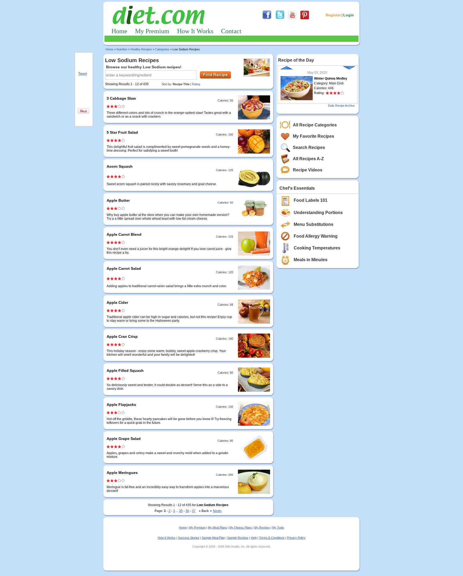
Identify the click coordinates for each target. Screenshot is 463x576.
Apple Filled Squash (125, 370)
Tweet (82, 74)
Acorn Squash (120, 166)
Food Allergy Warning (316, 236)
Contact (231, 31)
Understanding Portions (318, 212)
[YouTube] (292, 18)
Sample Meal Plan (213, 537)
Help (254, 537)
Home (119, 31)
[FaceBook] (266, 18)
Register (333, 15)
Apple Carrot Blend (124, 234)
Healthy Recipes (141, 49)
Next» (217, 511)
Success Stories (188, 537)
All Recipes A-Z (308, 158)
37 (194, 511)
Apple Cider (117, 302)
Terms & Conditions (272, 537)
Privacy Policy (296, 537)
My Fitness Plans (240, 527)
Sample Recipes (237, 537)
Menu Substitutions (313, 224)
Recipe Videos (307, 170)
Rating (196, 84)
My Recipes (262, 527)
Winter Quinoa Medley (330, 78)
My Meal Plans (217, 527)
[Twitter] (280, 18)
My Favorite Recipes (313, 136)
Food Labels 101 (310, 200)
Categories (162, 49)
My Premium (152, 31)
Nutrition (122, 49)
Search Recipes (309, 147)
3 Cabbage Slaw (121, 98)
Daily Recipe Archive (341, 105)
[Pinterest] (304, 18)
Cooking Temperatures (317, 248)
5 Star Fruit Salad (122, 132)
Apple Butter (118, 200)
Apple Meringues (122, 472)
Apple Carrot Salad (124, 268)
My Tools (278, 527)
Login (348, 15)
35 (181, 511)
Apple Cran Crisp (122, 336)
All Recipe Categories (315, 125)
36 (187, 511)
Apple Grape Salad (124, 438)
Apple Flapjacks (121, 404)
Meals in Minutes (310, 259)
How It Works (195, 31)
